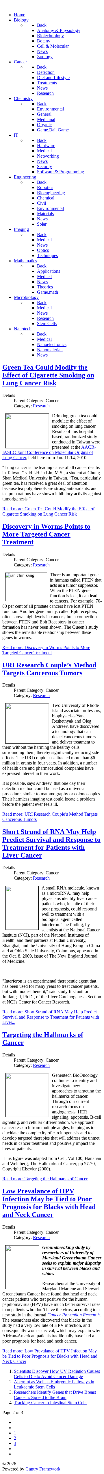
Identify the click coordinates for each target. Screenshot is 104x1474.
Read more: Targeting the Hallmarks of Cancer (45, 1178)
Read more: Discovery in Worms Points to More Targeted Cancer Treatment (46, 650)
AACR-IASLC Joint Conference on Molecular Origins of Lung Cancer (49, 452)
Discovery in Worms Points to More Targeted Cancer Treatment (46, 534)
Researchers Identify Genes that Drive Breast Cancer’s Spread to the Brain (55, 1395)
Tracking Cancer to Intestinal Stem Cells (50, 1402)
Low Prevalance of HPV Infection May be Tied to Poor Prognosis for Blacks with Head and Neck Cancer (49, 1202)
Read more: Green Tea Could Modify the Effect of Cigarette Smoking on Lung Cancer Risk (48, 511)
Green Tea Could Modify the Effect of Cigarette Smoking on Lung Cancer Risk (48, 375)
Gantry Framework (42, 1468)
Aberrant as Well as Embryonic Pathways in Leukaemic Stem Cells (54, 1384)
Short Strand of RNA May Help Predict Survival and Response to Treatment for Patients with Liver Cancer (51, 843)
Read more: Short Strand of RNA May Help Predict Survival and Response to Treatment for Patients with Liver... (50, 1017)
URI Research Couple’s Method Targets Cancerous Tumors (49, 669)
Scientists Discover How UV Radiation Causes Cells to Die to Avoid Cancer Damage (57, 1374)
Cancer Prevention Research (73, 1314)
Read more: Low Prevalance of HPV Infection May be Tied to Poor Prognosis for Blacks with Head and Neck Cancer (49, 1356)
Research (41, 405)
